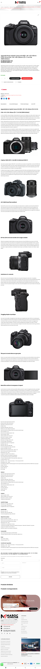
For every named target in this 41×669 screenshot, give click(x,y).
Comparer (19, 82)
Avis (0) (33, 104)
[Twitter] (4, 98)
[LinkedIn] (6, 98)
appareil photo (12, 166)
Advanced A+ (3, 279)
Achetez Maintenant (27, 78)
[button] (39, 2)
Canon (5, 96)
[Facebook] (1, 98)
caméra (15, 322)
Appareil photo (18, 7)
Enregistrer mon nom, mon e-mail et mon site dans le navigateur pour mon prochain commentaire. (10, 572)
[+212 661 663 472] (1, 628)
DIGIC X (5, 174)
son (32, 174)
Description (3, 104)
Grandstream (23, 652)
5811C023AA (25, 112)
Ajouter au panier (15, 78)
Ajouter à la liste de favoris (8, 82)
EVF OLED (36, 241)
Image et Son (6, 7)
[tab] (3, 104)
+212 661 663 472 (6, 628)
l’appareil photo (6, 121)
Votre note (3, 558)
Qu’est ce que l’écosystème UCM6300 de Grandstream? (30, 654)
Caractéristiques (13, 104)
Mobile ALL (15, 662)
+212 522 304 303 (6, 626)
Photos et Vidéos (12, 7)
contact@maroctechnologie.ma (7, 624)
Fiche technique (24, 104)
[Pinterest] (9, 98)
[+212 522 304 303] (1, 626)
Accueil (2, 7)
